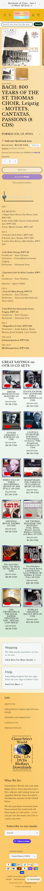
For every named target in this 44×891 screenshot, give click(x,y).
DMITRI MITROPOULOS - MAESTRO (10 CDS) (11, 395)
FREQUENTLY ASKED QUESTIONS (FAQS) (22, 710)
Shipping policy (31, 883)
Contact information (23, 886)
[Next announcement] (39, 4)
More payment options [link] (22, 182)
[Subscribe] (36, 833)
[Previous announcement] (4, 4)
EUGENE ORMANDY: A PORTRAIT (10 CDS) (11, 436)
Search (38, 24)
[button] (4, 15)
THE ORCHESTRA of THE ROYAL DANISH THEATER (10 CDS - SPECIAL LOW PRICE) (11, 616)
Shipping (5, 148)
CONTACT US (11, 723)
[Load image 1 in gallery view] (8, 74)
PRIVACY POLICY (13, 728)
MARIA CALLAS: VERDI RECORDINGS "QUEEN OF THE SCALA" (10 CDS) (11, 484)
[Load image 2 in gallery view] (22, 74)
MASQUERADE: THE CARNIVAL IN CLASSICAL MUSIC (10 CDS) (32, 483)
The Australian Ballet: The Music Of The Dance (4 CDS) (11, 567)
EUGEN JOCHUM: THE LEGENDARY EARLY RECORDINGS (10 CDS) (32, 396)
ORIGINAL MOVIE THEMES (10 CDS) (11, 523)
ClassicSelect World (20, 876)
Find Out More (12, 684)
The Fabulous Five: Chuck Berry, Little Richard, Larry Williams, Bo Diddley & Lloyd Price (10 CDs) (32, 571)
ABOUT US (10, 704)
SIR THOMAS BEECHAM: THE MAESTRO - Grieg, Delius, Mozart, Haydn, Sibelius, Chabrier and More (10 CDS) (32, 527)
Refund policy (19, 879)
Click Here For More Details (19, 660)
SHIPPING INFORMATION (17, 718)
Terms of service (16, 883)
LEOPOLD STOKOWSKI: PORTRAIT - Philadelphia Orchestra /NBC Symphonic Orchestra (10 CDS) (33, 440)
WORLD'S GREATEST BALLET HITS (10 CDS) (32, 613)
